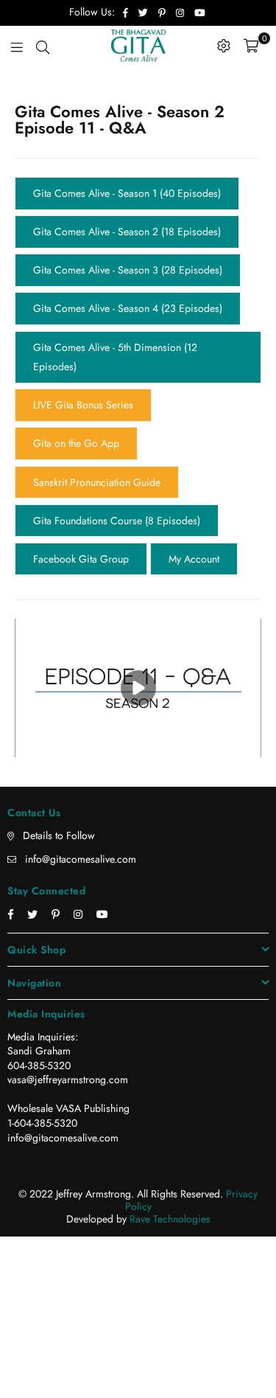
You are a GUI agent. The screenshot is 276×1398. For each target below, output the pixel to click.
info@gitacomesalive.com (80, 802)
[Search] (42, 46)
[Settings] (223, 46)
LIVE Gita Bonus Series (83, 371)
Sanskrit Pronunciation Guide (96, 437)
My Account (194, 503)
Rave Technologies (170, 1162)
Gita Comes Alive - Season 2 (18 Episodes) (127, 223)
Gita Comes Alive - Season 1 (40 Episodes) (127, 190)
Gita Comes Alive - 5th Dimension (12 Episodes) (115, 330)
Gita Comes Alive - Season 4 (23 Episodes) (127, 289)
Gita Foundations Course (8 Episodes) (116, 470)
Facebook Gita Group (81, 503)
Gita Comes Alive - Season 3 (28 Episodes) (127, 256)
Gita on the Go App (76, 404)
